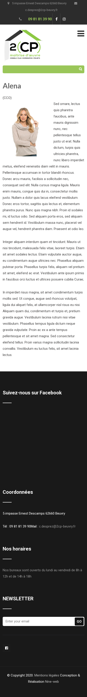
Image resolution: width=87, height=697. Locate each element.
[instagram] (64, 19)
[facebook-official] (6, 648)
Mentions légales (46, 675)
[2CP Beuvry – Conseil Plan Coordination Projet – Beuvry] (23, 27)
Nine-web (52, 682)
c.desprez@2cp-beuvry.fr (57, 526)
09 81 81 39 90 (40, 19)
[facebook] (56, 19)
